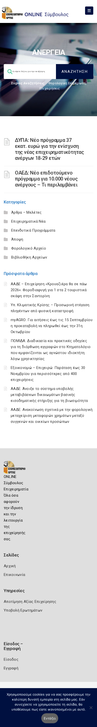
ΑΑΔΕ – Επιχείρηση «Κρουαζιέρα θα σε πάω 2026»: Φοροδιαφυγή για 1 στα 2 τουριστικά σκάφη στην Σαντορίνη (49, 290)
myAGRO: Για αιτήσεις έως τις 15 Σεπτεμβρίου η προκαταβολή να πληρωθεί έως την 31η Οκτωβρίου (52, 326)
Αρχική (10, 566)
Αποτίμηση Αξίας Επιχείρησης (30, 601)
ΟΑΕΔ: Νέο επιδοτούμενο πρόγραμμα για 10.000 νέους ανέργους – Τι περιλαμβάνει (46, 179)
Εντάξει (50, 718)
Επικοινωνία (14, 574)
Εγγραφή (11, 668)
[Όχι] (90, 710)
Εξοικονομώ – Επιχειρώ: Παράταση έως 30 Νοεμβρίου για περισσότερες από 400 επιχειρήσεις (48, 373)
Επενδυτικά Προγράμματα (33, 230)
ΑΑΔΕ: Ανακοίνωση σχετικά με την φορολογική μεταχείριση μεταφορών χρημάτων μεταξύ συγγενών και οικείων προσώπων (52, 415)
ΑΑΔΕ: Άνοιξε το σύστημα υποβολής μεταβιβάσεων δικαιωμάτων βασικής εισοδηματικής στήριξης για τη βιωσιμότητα (49, 394)
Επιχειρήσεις (50, 88)
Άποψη (17, 239)
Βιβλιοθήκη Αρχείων (29, 257)
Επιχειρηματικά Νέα (28, 221)
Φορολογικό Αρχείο (28, 248)
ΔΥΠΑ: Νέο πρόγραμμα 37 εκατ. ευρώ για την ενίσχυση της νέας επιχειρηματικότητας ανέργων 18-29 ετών (49, 149)
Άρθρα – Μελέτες (26, 212)
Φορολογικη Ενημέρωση (67, 83)
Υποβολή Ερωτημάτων (23, 610)
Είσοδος (11, 659)
